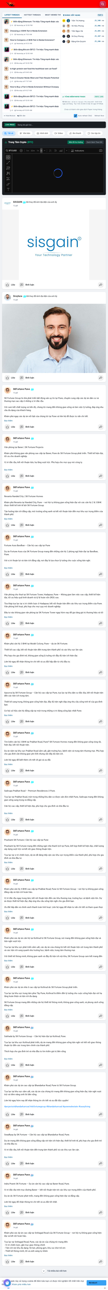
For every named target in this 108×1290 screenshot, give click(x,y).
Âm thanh (76, 133)
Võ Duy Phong (77, 36)
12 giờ (15, 206)
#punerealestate (70, 1106)
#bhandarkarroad (54, 1106)
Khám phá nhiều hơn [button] (21, 1284)
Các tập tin (95, 133)
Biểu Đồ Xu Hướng (76, 142)
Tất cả (10, 133)
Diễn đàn (22, 116)
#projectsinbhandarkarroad (17, 1106)
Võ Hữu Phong (77, 26)
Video (60, 133)
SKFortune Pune (21, 389)
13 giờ (15, 300)
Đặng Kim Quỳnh (78, 41)
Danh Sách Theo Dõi (94, 142)
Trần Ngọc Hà (77, 31)
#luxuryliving (84, 1106)
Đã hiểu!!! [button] (93, 1283)
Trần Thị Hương (77, 21)
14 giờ (15, 835)
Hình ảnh (44, 133)
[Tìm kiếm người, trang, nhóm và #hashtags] (103, 4)
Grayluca (17, 296)
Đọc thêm (8, 421)
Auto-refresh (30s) (85, 116)
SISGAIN (17, 202)
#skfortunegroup (38, 1106)
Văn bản (26, 133)
